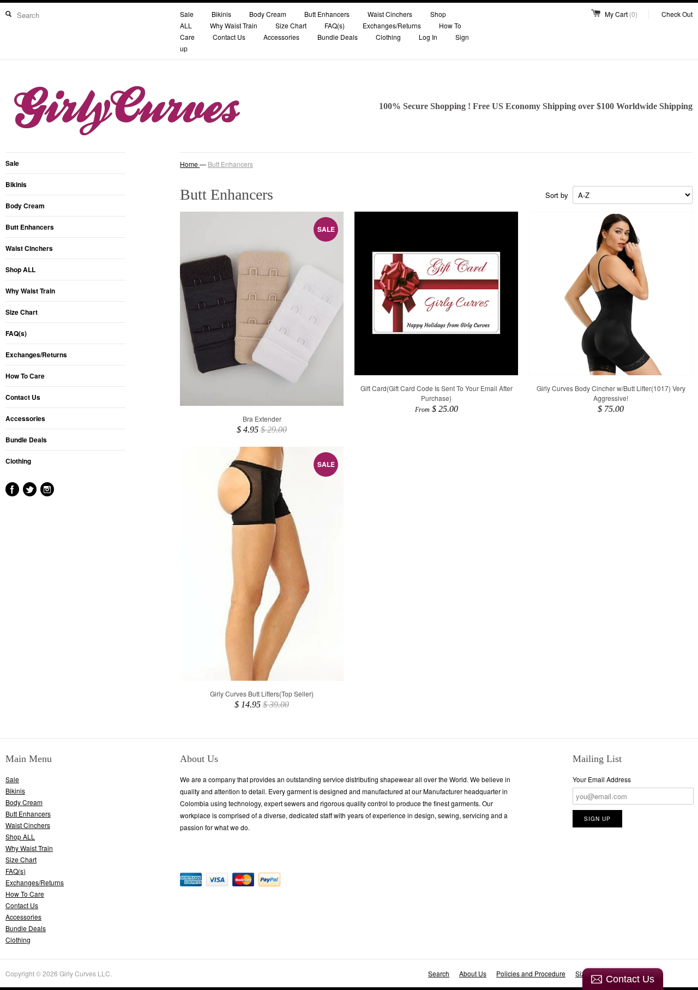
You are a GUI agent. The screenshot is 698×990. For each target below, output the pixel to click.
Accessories (281, 36)
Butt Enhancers (327, 14)
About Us (472, 973)
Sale (187, 14)
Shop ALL (20, 269)
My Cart (621, 14)
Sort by (556, 195)
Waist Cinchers (390, 14)
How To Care (25, 376)
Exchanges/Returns (392, 25)
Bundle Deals (337, 36)
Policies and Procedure (530, 973)
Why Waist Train (234, 25)
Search (438, 973)
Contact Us (229, 36)
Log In (428, 36)
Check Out (677, 14)
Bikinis (221, 14)
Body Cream (267, 14)
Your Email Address (602, 779)
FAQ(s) (334, 25)
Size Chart (290, 25)
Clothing (388, 36)
